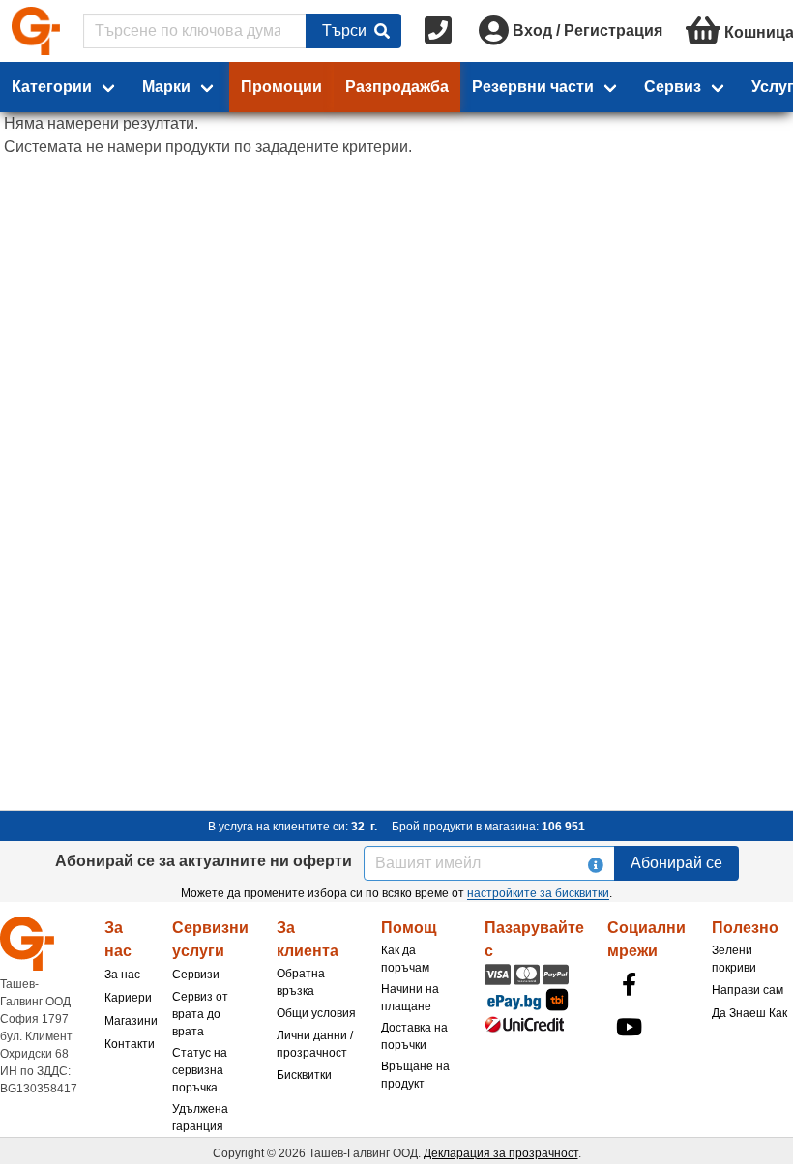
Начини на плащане (410, 997)
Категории (52, 86)
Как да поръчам (405, 959)
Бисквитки (304, 1075)
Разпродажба (397, 86)
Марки (166, 86)
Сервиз (672, 86)
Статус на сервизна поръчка (199, 1070)
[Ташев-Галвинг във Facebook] (628, 984)
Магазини (131, 1021)
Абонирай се (676, 863)
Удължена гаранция (200, 1117)
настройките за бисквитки (538, 893)
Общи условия (316, 1013)
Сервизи (196, 974)
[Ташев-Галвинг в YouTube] (628, 1026)
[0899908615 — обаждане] (440, 31)
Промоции (281, 86)
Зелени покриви (734, 959)
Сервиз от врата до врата (200, 1014)
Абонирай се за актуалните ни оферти (203, 861)
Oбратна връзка (301, 982)
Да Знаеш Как (749, 1013)
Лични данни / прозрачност (315, 1044)
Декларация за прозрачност (501, 1153)
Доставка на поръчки (414, 1036)
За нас (122, 974)
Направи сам (747, 990)
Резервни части (533, 86)
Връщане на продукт (415, 1075)
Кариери (128, 997)
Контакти (129, 1044)
